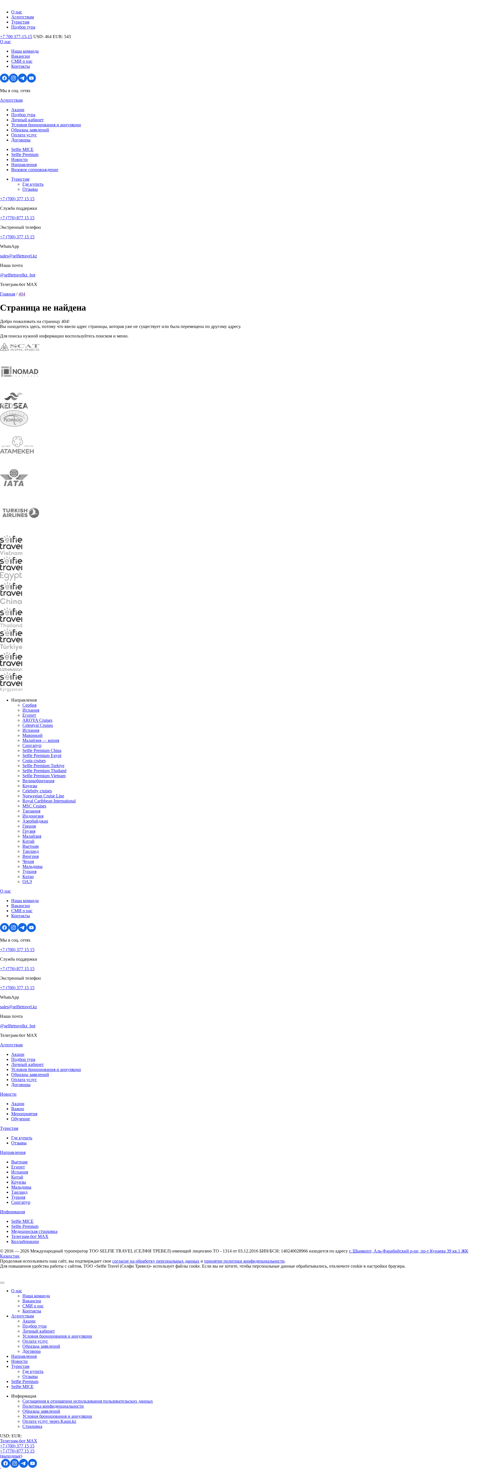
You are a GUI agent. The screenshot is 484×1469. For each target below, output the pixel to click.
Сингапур (31, 745)
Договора (31, 1351)
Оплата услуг (24, 134)
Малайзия (31, 836)
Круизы (29, 785)
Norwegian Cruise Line (43, 795)
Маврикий (32, 735)
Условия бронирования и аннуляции (46, 124)
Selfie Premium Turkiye (43, 765)
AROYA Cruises (37, 720)
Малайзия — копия (40, 740)
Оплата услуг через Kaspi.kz (49, 1421)
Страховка (32, 1426)
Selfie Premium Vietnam (44, 775)
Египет (29, 715)
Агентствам (22, 17)
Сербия (29, 705)
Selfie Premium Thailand (44, 770)
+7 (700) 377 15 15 (17, 198)
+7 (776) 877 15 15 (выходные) (17, 1453)
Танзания (31, 811)
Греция (29, 826)
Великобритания (38, 780)
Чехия (28, 861)
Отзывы (30, 189)
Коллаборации (25, 1241)
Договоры (21, 140)
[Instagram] (13, 81)
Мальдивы (32, 866)
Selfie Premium (24, 154)
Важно (17, 1108)
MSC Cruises (34, 806)
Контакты (20, 66)
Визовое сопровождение (34, 169)
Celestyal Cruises (37, 725)
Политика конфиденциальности (53, 1406)
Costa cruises (34, 760)
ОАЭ (27, 881)
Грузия (28, 831)
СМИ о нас (21, 61)
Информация (12, 1211)
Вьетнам (30, 846)
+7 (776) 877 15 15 (17, 217)
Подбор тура (23, 27)
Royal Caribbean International (49, 800)
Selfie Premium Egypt (41, 755)
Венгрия (30, 856)
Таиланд (30, 851)
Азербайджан (35, 821)
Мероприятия (24, 1113)
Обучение (20, 1118)
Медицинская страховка (34, 1231)
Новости (19, 159)
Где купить (32, 184)
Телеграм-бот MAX (18, 1440)
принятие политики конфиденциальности (244, 1261)
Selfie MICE (22, 149)
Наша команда (25, 51)
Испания (30, 710)
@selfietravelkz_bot (17, 275)
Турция (29, 871)
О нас (16, 12)
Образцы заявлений (30, 129)
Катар (28, 876)
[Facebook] (4, 81)
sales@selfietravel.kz (18, 255)
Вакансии (20, 56)
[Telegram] (22, 81)
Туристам (20, 22)
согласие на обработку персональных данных (155, 1261)
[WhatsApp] (0, 1466)
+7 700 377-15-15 (16, 36)
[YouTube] (31, 81)
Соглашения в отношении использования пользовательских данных (87, 1401)
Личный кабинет (27, 119)
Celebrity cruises (37, 790)
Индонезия (32, 816)
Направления (24, 164)
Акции (17, 109)
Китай (28, 841)
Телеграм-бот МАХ (29, 1236)
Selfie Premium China (41, 750)
